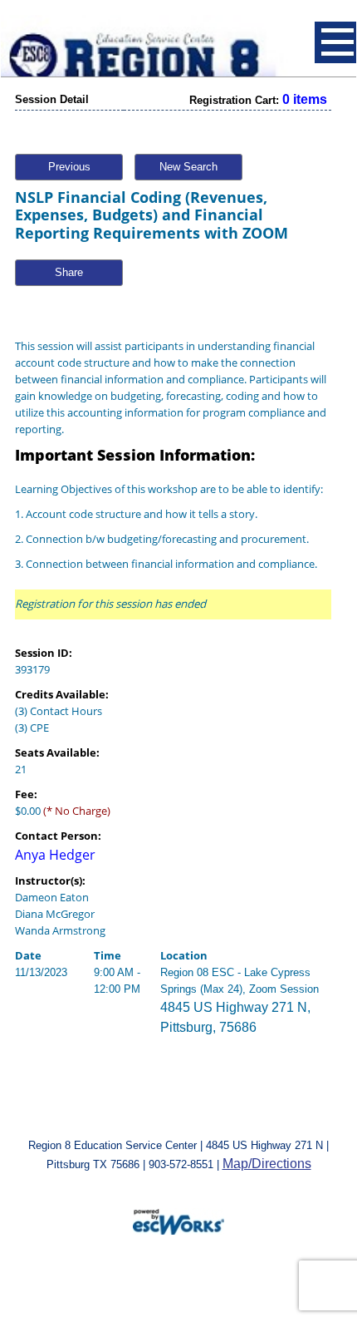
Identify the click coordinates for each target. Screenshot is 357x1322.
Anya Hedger (55, 855)
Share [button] (69, 272)
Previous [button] (69, 166)
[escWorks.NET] (178, 1220)
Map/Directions (267, 1164)
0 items (304, 99)
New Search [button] (188, 166)
